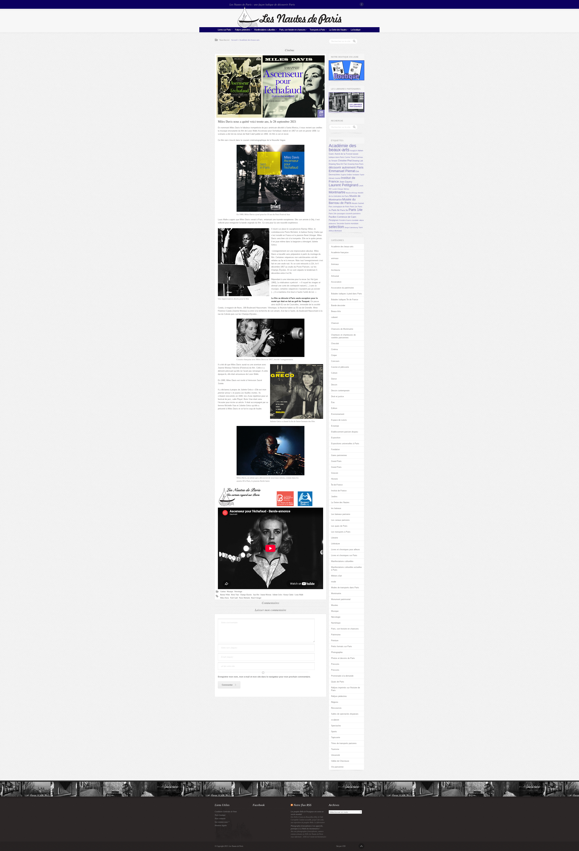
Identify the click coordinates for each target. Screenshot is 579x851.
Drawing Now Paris (355, 164)
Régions (334, 702)
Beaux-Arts (336, 311)
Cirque (334, 355)
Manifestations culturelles (264, 29)
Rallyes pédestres (242, 29)
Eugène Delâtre (346, 175)
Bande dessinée (338, 305)
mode (333, 582)
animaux (335, 258)
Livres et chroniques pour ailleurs (345, 549)
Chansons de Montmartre (342, 329)
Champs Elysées (246, 595)
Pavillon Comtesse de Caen (342, 217)
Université (335, 755)
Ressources (336, 708)
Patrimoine (335, 634)
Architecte (335, 270)
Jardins (334, 496)
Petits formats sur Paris (341, 646)
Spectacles (336, 726)
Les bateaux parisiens (340, 514)
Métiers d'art (336, 576)
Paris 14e (355, 210)
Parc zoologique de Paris (339, 207)
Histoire (334, 479)
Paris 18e (333, 214)
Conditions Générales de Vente (226, 812)
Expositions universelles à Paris (345, 443)
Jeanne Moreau (265, 595)
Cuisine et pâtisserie (340, 367)
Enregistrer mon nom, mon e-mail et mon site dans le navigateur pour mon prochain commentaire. (264, 677)
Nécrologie (238, 591)
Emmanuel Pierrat (342, 171)
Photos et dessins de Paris (343, 658)
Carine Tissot (350, 157)
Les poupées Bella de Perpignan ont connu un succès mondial (307, 813)
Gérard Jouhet (334, 178)
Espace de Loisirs (339, 420)
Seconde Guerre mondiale (347, 223)
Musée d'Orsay (351, 193)
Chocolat (335, 343)
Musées (334, 605)
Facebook (361, 4)
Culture (334, 373)
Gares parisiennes (339, 455)
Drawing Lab (357, 161)
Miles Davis (224, 598)
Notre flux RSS (302, 805)
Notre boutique (220, 815)
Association (336, 282)
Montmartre (337, 192)
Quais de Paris (337, 682)
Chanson (335, 323)
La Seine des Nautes (338, 29)
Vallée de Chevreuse (340, 761)
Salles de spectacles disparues (344, 714)
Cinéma (223, 591)
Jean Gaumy (345, 182)
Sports (334, 731)
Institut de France (338, 490)
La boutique (355, 29)
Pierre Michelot (244, 598)
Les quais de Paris (339, 526)
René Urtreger (256, 598)
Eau (333, 402)
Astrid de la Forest (343, 154)
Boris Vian (235, 595)
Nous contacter (220, 818)
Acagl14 (353, 151)
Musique (230, 591)
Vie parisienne (337, 767)
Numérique (335, 623)
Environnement (337, 414)
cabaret (334, 317)
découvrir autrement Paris (346, 167)
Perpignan (334, 220)
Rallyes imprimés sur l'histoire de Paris (345, 688)
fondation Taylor (358, 175)
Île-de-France (337, 485)
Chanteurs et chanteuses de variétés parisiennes (343, 336)
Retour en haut (361, 846)
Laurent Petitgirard (343, 185)
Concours (335, 361)
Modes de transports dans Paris (345, 587)
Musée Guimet (358, 203)
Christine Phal (345, 160)
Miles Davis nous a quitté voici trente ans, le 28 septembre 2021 (257, 121)
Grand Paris (336, 461)
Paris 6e (335, 210)
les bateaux (336, 508)
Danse (334, 379)
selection (336, 227)
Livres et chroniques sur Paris (344, 555)
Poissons (335, 664)
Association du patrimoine (342, 288)
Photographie (337, 652)
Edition (334, 408)
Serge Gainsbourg (351, 227)
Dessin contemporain (340, 390)
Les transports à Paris (340, 532)
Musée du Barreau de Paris (342, 201)
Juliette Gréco (277, 595)
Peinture (334, 640)
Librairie (334, 538)
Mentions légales (221, 825)
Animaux (335, 264)
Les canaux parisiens (340, 520)
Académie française (339, 252)
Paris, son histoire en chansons (292, 29)
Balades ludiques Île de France (344, 299)
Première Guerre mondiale (348, 220)
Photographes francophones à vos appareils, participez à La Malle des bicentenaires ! (307, 827)
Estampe (335, 426)
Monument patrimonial (340, 599)
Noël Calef (234, 598)
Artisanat (335, 276)
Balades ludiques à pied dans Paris (346, 294)
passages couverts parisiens (349, 214)
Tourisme (335, 749)
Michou (346, 189)
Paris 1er (353, 207)
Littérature (335, 543)
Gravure (334, 473)
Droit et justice (337, 396)
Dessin (334, 385)
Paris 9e (344, 210)
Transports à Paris (317, 29)
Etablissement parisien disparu (344, 432)
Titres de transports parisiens (344, 743)
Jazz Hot (256, 595)
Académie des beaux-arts (249, 40)
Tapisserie (335, 737)
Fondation (335, 449)
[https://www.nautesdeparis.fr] (289, 27)
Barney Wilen (225, 595)
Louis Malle (299, 595)
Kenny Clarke (288, 595)
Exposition (335, 438)
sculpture (335, 720)
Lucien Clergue (337, 189)
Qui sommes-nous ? (222, 822)
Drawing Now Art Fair (338, 164)
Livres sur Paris (224, 29)
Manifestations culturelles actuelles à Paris (346, 568)
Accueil (234, 40)
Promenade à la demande (342, 676)
